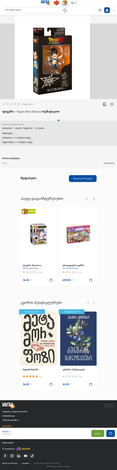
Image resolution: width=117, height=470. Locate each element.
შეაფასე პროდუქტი (82, 178)
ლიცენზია (25, 463)
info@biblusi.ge (8, 416)
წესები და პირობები (10, 463)
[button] (46, 3)
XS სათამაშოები (31, 268)
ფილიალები (7, 442)
